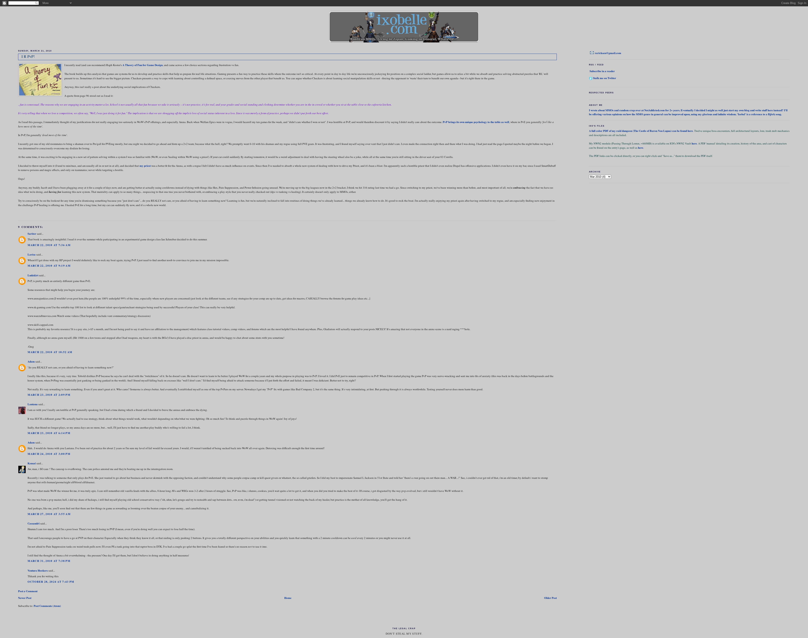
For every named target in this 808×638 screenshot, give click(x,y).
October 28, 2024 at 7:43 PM (51, 582)
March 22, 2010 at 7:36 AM (49, 245)
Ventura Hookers (38, 570)
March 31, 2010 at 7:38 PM (49, 561)
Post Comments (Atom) (47, 606)
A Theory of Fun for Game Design (142, 65)
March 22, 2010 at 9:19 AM (49, 265)
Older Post (550, 598)
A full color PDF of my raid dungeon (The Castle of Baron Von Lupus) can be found (638, 131)
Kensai (32, 463)
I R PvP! (28, 56)
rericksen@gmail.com (608, 53)
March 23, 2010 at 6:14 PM (49, 433)
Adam (31, 361)
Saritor (32, 234)
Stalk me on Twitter (604, 78)
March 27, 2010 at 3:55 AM (49, 514)
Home (287, 598)
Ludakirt (33, 275)
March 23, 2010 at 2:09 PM (49, 395)
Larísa (32, 254)
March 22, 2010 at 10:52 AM (50, 352)
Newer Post (24, 598)
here (690, 131)
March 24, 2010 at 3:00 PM (49, 454)
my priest (145, 166)
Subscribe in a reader (602, 71)
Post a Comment (27, 591)
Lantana (33, 404)
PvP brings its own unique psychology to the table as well (476, 122)
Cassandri (34, 523)
